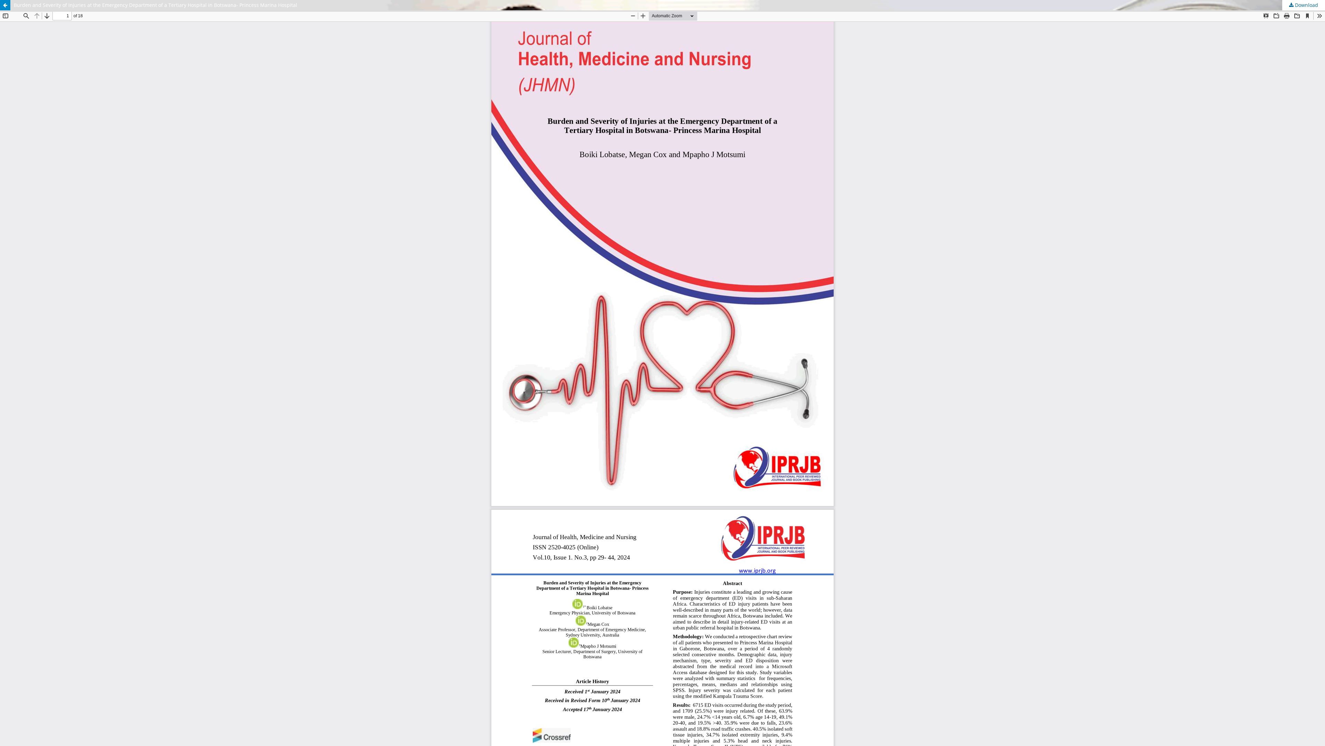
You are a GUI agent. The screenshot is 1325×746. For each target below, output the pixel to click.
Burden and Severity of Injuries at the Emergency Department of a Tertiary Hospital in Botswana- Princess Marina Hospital (155, 5)
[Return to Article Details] (5, 5)
